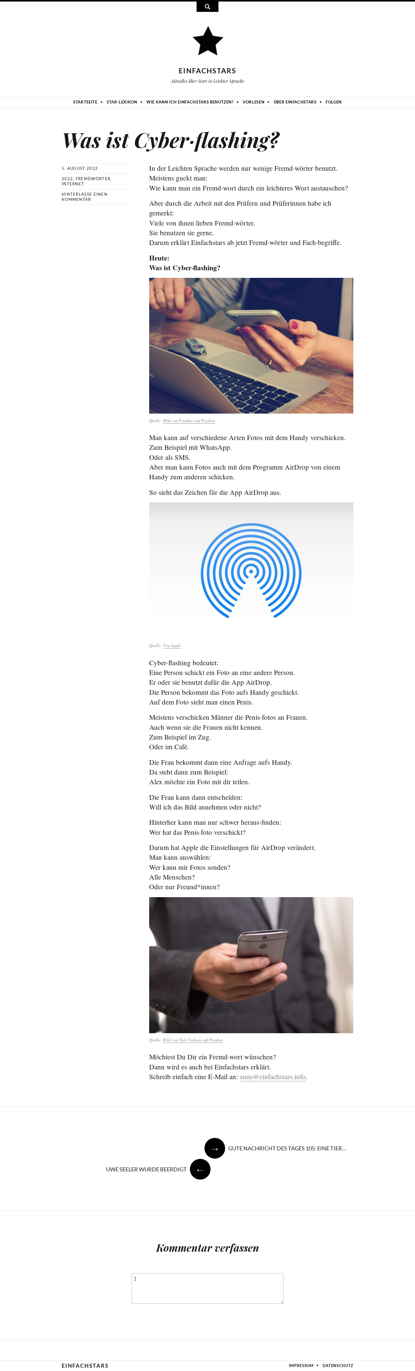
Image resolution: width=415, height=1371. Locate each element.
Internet (73, 183)
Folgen (334, 102)
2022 (67, 178)
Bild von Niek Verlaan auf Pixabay (193, 1040)
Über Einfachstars (295, 102)
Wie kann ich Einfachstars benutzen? (190, 102)
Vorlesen (253, 102)
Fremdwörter (93, 178)
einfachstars (207, 70)
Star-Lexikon (122, 102)
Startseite (85, 102)
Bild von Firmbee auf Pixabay (189, 420)
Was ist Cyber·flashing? (170, 139)
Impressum (301, 1365)
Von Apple (172, 645)
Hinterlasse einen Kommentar (85, 197)
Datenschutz (338, 1365)
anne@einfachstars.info (273, 1076)
